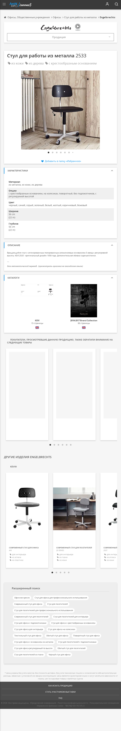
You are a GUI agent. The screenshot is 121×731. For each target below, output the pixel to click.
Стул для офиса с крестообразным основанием (73, 623)
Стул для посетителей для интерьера (70, 616)
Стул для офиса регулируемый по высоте (33, 648)
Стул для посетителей (57, 604)
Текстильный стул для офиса (27, 635)
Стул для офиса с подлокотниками (30, 623)
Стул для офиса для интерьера (28, 629)
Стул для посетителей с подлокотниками (77, 642)
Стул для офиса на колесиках (61, 629)
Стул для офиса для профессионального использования (61, 597)
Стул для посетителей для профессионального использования (43, 610)
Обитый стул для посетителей (72, 648)
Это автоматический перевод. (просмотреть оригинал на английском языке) (45, 266)
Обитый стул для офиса (57, 635)
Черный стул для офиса (59, 654)
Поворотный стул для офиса (86, 635)
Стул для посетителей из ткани (28, 654)
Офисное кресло (22, 597)
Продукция (59, 37)
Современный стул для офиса (28, 604)
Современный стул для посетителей (31, 616)
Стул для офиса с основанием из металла (33, 642)
